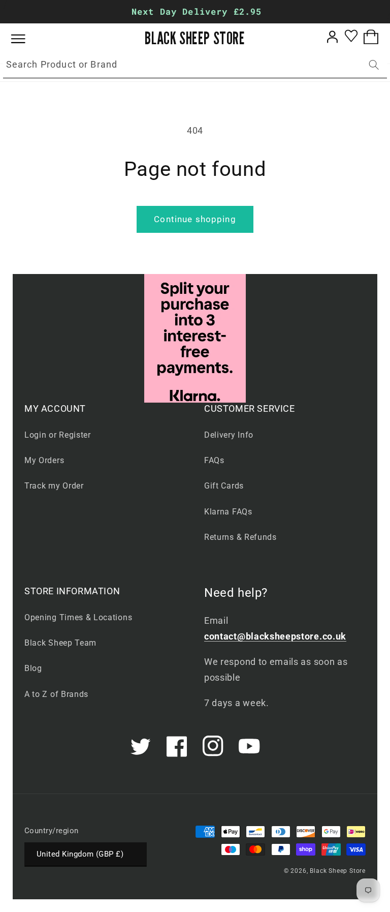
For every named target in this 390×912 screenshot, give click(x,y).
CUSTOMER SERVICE (249, 408)
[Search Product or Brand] (374, 65)
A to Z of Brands (56, 694)
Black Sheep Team (60, 643)
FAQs (214, 460)
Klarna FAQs (228, 511)
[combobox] (195, 65)
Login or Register (57, 435)
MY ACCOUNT (55, 408)
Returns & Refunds (240, 537)
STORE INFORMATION (72, 591)
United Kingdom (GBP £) (80, 854)
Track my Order (54, 486)
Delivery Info (228, 435)
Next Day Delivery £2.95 (197, 11)
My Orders (44, 460)
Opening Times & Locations (78, 617)
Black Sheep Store (338, 870)
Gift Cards (224, 486)
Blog (33, 668)
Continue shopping (195, 219)
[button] (25, 39)
